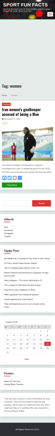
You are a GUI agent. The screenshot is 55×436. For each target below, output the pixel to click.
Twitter (7, 236)
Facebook (8, 230)
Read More (12, 184)
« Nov (26, 359)
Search (42, 203)
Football (6, 104)
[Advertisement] (27, 48)
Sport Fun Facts (25, 4)
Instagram (8, 233)
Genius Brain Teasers (13, 384)
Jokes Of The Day (12, 381)
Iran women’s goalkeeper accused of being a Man (21, 112)
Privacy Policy (18, 411)
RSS (6, 227)
